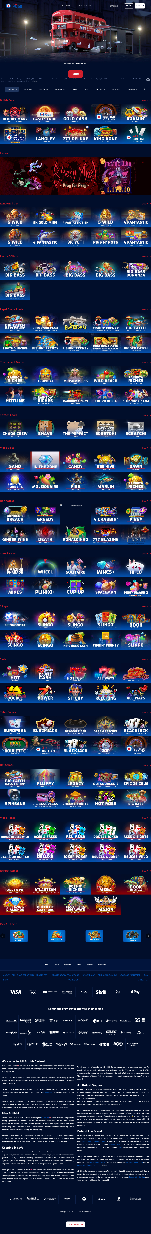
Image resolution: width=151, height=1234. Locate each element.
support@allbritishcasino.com (93, 1141)
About (6, 975)
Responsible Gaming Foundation (89, 1165)
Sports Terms (43, 975)
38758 (120, 1147)
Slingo (75, 89)
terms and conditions (23, 975)
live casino (66, 5)
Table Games (100, 89)
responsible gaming (107, 975)
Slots (86, 89)
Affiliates (143, 980)
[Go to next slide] (148, 936)
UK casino (45, 1117)
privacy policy (88, 975)
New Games (44, 89)
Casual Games (60, 89)
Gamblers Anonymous (134, 1162)
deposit (56, 964)
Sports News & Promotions (65, 975)
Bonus (6, 980)
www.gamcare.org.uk (97, 1162)
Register (75, 74)
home (47, 964)
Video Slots (28, 89)
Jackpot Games (133, 89)
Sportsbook (84, 5)
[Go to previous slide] (2, 936)
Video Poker (116, 89)
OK (82, 1224)
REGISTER (140, 6)
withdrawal (67, 964)
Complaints (89, 964)
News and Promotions (131, 975)
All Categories (12, 89)
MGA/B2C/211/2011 (115, 1144)
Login (128, 6)
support (78, 964)
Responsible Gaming (137, 1177)
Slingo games (48, 1092)
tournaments (74, 980)
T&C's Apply (35, 81)
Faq (146, 975)
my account (102, 964)
